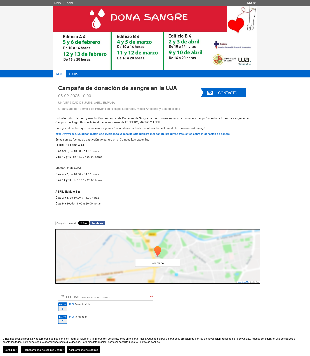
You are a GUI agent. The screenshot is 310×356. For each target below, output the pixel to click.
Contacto (227, 92)
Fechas (74, 74)
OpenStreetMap (244, 282)
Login (69, 3)
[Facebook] (97, 222)
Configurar (10, 350)
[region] (155, 344)
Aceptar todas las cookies (83, 350)
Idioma (251, 2)
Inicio (57, 3)
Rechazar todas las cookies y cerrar (43, 350)
